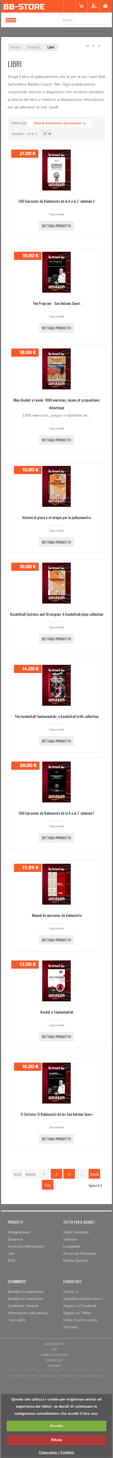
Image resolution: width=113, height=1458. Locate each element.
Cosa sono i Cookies (56, 1452)
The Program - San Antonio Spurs (56, 303)
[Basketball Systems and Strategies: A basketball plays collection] (56, 602)
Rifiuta (56, 1440)
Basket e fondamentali (56, 1012)
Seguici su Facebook (80, 1306)
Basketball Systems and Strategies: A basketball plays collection (56, 614)
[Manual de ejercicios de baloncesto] (56, 903)
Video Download (76, 1232)
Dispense (15, 1239)
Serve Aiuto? (54, 1343)
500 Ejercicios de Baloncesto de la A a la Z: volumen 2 (56, 201)
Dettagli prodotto (56, 225)
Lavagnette (72, 1246)
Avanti (94, 1174)
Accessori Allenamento (26, 1246)
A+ (87, 46)
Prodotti (33, 47)
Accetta (56, 1426)
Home (14, 47)
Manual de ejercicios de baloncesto (56, 915)
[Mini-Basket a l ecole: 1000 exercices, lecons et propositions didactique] (56, 388)
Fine (47, 1185)
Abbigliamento (19, 1232)
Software (70, 1239)
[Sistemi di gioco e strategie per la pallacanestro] (56, 505)
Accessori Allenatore (79, 1253)
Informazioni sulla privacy (28, 1313)
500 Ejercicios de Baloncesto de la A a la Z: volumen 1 (56, 813)
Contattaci (54, 1360)
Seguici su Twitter (77, 1313)
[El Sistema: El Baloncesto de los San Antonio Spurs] (56, 1102)
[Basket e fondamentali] (56, 1000)
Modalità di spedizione (25, 1299)
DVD (11, 1261)
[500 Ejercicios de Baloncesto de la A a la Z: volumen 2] (56, 189)
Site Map (54, 1365)
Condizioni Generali (23, 1306)
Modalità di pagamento (26, 1292)
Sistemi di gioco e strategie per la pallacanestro (56, 517)
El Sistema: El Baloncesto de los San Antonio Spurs (57, 1114)
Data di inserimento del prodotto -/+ (60, 123)
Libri (11, 1253)
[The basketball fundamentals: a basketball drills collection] (56, 704)
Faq (54, 1349)
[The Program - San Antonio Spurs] (56, 291)
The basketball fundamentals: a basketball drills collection (56, 716)
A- (100, 46)
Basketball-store (56, 6)
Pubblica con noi (54, 1354)
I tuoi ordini (16, 1320)
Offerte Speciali (75, 1261)
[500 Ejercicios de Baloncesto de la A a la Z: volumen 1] (56, 801)
